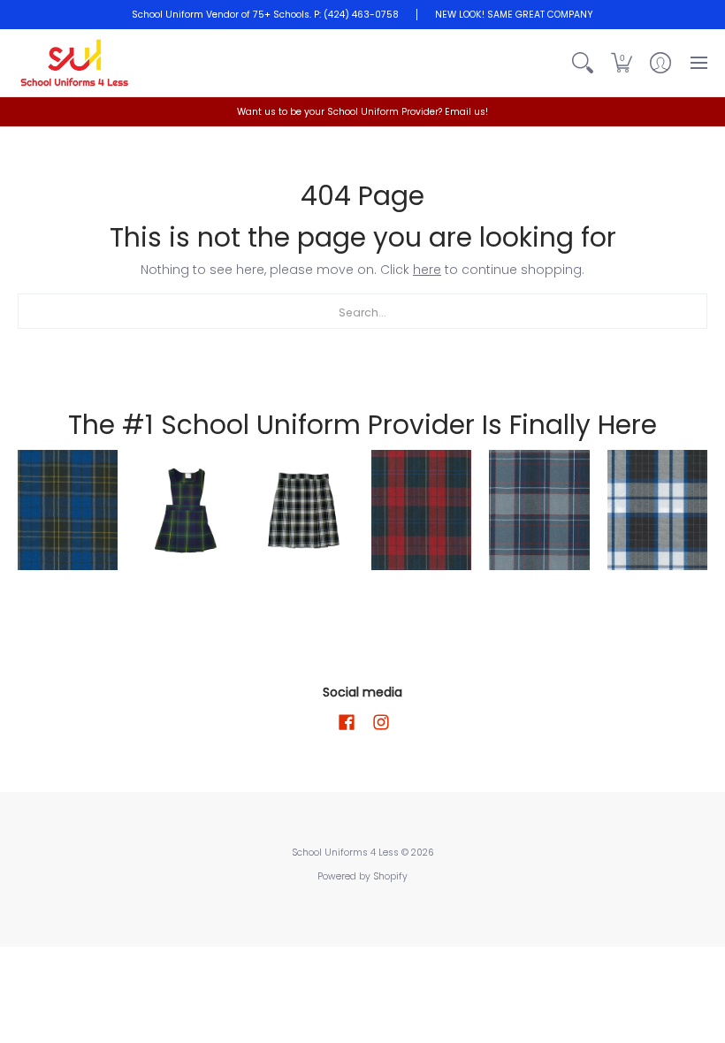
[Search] (582, 62)
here (427, 269)
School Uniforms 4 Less (346, 852)
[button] (621, 62)
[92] (68, 510)
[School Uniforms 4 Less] (75, 62)
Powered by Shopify (362, 876)
